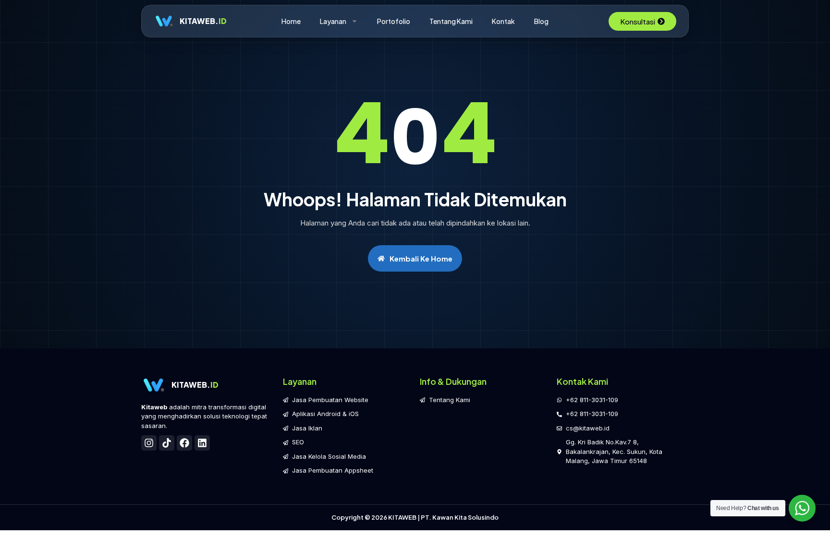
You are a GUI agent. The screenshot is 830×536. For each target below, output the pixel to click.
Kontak (503, 21)
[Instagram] (149, 443)
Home (291, 21)
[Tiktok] (166, 443)
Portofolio (393, 21)
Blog (541, 21)
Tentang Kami (451, 21)
